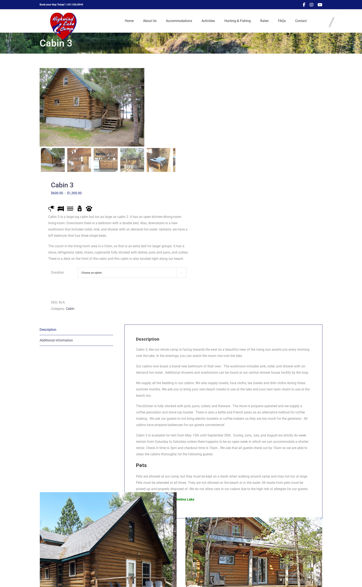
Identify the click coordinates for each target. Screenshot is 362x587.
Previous (43, 107)
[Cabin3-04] (92, 107)
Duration (57, 272)
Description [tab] (48, 330)
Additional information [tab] (56, 340)
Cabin (70, 309)
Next (172, 107)
